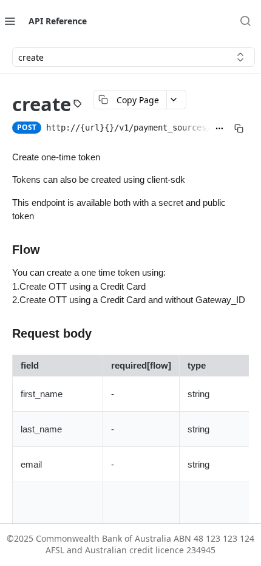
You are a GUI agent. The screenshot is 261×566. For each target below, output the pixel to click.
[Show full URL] (222, 128)
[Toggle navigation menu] (9, 20)
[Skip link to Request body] (8, 333)
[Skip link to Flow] (8, 249)
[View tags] (80, 105)
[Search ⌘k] (245, 20)
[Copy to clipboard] (241, 128)
